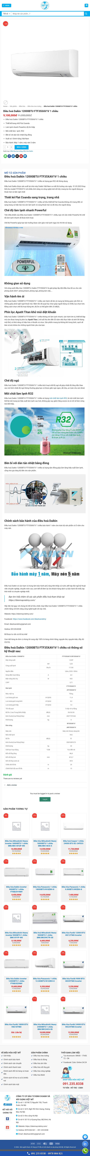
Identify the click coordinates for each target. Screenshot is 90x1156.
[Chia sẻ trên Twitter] (13, 156)
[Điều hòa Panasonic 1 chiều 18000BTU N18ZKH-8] (45, 872)
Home (5, 106)
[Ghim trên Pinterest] (21, 156)
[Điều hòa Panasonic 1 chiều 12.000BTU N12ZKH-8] (45, 963)
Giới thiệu (7, 1056)
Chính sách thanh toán (12, 1067)
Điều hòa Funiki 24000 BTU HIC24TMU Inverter (73, 1025)
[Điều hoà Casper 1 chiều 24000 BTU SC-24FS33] (73, 826)
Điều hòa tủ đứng (40, 1059)
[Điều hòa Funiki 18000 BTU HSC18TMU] (16, 1009)
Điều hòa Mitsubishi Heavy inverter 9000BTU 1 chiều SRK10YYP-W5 (16, 935)
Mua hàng (21, 147)
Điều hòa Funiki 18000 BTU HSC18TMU (16, 1025)
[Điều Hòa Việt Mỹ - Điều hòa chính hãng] (45, 5)
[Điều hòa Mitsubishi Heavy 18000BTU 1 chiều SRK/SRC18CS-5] (45, 826)
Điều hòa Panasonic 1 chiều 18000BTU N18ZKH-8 (45, 888)
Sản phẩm (13, 106)
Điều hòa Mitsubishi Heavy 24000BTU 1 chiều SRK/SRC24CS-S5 (45, 1026)
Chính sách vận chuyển (13, 1063)
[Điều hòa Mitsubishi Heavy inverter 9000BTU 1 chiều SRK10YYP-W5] (16, 917)
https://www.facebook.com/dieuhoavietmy (29, 619)
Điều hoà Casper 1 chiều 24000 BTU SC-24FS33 (73, 842)
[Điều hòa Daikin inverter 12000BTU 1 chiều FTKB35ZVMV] (16, 963)
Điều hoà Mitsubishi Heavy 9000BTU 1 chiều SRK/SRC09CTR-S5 (45, 935)
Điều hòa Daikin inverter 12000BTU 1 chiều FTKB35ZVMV (16, 981)
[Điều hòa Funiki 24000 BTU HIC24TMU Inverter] (73, 1009)
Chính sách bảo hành (12, 1059)
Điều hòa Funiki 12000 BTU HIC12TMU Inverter (73, 934)
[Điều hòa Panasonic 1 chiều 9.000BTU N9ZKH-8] (73, 872)
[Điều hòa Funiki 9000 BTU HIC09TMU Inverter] (73, 963)
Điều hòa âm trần (40, 1063)
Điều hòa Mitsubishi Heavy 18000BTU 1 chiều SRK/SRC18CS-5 (45, 843)
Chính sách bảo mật (11, 1084)
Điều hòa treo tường (34, 106)
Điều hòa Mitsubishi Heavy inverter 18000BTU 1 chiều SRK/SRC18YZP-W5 (16, 843)
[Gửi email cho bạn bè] (17, 156)
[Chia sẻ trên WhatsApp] (5, 156)
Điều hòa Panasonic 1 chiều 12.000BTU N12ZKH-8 (45, 980)
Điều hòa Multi (39, 1075)
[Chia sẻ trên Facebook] (9, 156)
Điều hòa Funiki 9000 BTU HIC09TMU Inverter (73, 980)
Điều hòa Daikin (28, 151)
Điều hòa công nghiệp (41, 1071)
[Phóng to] (6, 102)
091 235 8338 (38, 1153)
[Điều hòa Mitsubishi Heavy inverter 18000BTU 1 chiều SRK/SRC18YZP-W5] (16, 826)
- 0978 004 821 (55, 1153)
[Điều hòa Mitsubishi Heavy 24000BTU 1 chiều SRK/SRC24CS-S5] (45, 1009)
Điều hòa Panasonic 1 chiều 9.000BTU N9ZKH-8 (73, 888)
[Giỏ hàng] (86, 5)
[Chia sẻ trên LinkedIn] (25, 156)
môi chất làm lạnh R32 (58, 398)
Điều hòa (22, 106)
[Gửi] (86, 14)
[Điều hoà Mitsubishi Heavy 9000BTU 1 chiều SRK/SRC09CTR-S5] (45, 917)
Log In (45, 799)
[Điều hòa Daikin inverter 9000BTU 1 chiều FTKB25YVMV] (16, 872)
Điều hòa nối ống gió (41, 1067)
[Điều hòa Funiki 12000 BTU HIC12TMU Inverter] (73, 917)
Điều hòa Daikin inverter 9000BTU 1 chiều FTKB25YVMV (16, 889)
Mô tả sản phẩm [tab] (14, 172)
